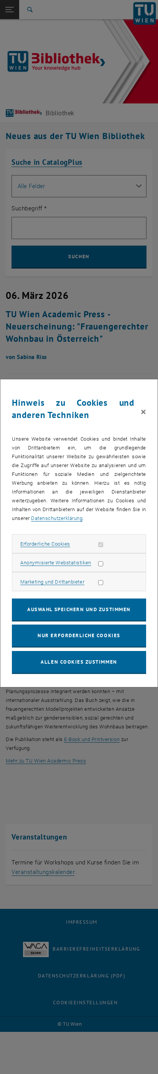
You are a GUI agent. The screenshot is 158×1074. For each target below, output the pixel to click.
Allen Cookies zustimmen (79, 662)
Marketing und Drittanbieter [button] (52, 582)
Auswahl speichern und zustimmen (78, 609)
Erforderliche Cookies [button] (45, 544)
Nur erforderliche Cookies (79, 635)
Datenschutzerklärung (56, 518)
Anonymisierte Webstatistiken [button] (55, 563)
